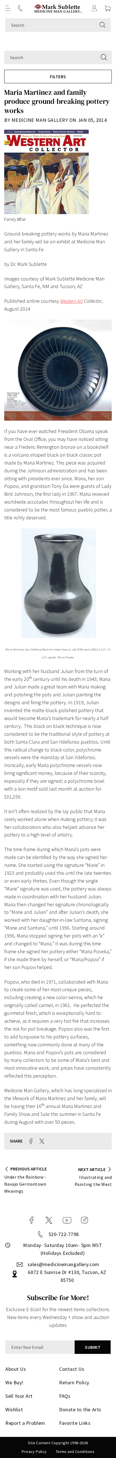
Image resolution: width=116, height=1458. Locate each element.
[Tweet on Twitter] (42, 1141)
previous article (28, 1169)
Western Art (71, 301)
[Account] (94, 8)
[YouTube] (67, 1220)
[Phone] (20, 8)
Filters (58, 76)
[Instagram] (84, 1220)
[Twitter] (49, 1220)
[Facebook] (31, 1220)
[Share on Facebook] (31, 1141)
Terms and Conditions (75, 1451)
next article (92, 1169)
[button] (7, 8)
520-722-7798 (63, 1234)
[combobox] (50, 25)
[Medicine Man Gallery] (58, 8)
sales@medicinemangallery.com (63, 1264)
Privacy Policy (34, 1451)
